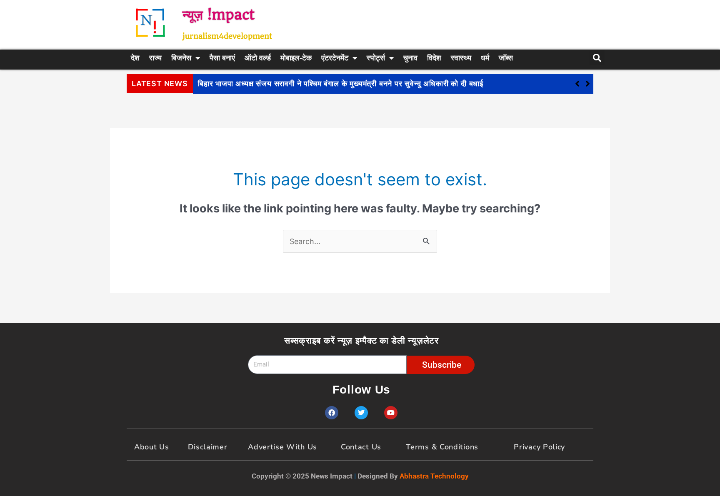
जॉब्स (506, 58)
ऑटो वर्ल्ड (258, 58)
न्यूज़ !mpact (218, 15)
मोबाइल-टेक (296, 58)
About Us (151, 447)
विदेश (434, 58)
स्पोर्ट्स (376, 58)
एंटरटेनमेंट (334, 58)
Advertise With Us (282, 447)
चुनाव (410, 58)
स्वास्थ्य (461, 58)
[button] (587, 84)
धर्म (485, 58)
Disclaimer (208, 447)
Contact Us (361, 447)
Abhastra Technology (434, 476)
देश (135, 58)
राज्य (155, 58)
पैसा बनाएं (222, 58)
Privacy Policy (539, 447)
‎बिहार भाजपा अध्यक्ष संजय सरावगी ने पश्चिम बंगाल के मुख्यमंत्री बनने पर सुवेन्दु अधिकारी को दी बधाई (340, 84)
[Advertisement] (453, 23)
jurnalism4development (227, 36)
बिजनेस (181, 58)
